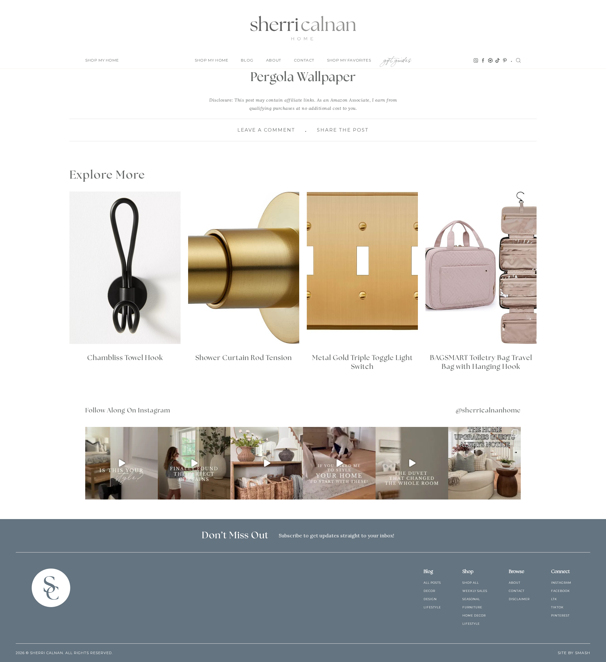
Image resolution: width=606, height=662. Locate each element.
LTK (554, 599)
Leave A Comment (266, 130)
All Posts (432, 582)
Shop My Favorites (349, 60)
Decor (429, 591)
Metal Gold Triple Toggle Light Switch (362, 362)
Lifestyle (432, 607)
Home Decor (474, 615)
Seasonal (471, 599)
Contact (304, 60)
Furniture (472, 607)
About (273, 60)
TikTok (557, 607)
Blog (247, 60)
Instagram (561, 582)
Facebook (560, 591)
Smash (582, 652)
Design (430, 599)
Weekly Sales (474, 591)
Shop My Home (102, 60)
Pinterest (560, 615)
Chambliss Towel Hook (125, 357)
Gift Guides (397, 59)
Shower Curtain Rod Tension (243, 357)
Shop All (470, 582)
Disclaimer (519, 599)
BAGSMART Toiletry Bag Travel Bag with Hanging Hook (481, 362)
